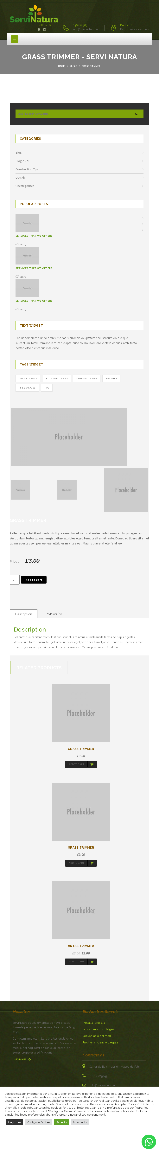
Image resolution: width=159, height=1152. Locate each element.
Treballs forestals (93, 1022)
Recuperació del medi (96, 1035)
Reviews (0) (53, 614)
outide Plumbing (87, 378)
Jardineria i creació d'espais (100, 1042)
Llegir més (20, 1059)
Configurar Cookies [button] (39, 1122)
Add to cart (34, 580)
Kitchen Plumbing (57, 378)
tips (46, 388)
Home (61, 66)
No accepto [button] (80, 1122)
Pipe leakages (27, 388)
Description (23, 614)
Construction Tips (27, 169)
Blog (19, 152)
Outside (21, 177)
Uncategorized (25, 186)
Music (73, 66)
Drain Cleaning (28, 378)
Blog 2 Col (22, 161)
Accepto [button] (62, 1122)
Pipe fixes (111, 378)
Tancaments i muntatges (98, 1029)
